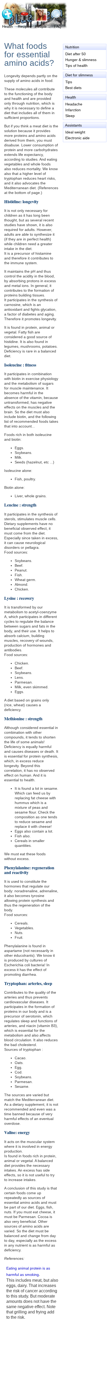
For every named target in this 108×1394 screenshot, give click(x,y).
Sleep (70, 116)
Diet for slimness (79, 75)
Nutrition (72, 47)
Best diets (73, 88)
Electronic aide (77, 138)
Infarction (73, 110)
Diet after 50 (75, 54)
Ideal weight (75, 132)
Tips (68, 82)
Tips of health (76, 65)
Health (70, 97)
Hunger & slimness (80, 60)
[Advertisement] (84, 166)
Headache (73, 104)
